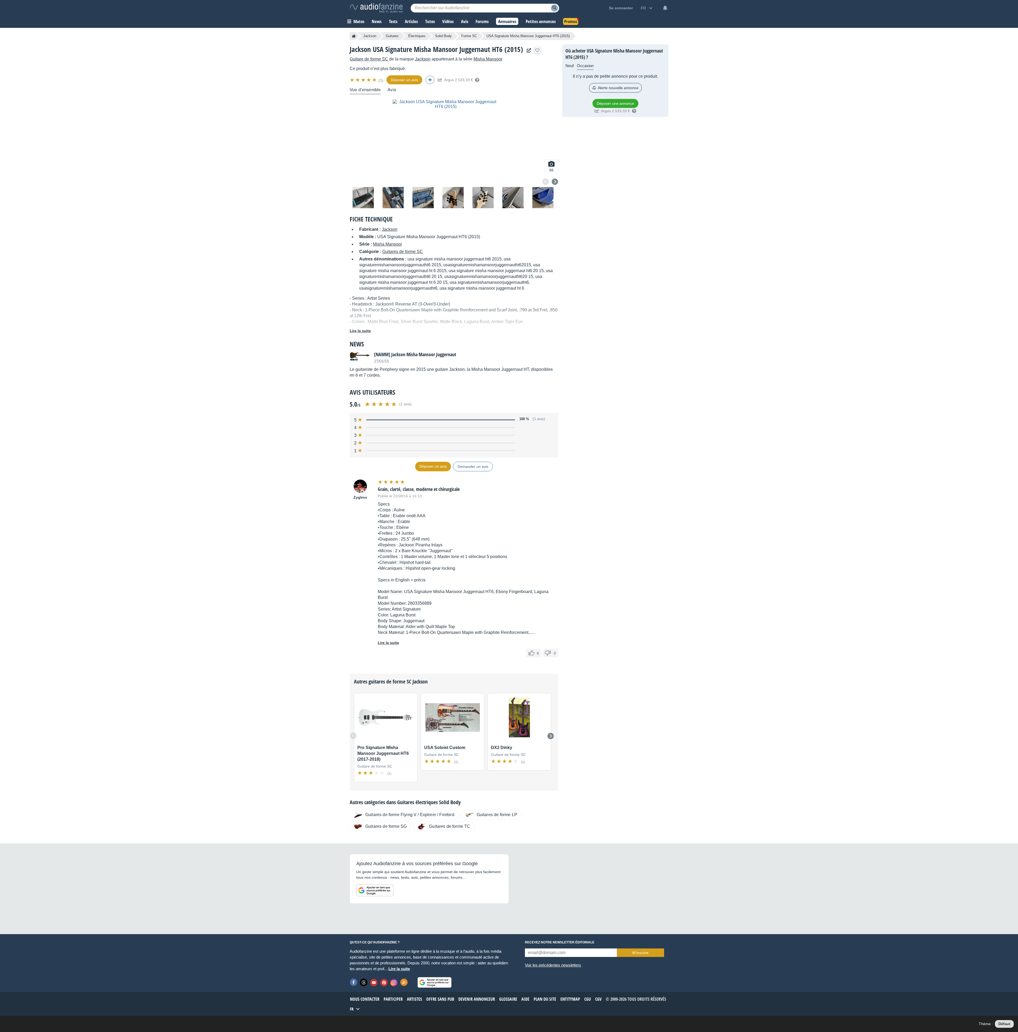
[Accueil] (354, 36)
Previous (545, 181)
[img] (364, 79)
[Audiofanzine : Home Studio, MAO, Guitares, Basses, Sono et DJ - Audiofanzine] (376, 8)
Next (555, 181)
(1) (381, 80)
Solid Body (443, 36)
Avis (392, 90)
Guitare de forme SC (369, 59)
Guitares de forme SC (402, 251)
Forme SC (469, 36)
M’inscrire (640, 953)
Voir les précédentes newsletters (553, 965)
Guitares (392, 36)
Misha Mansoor (487, 59)
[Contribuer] (430, 80)
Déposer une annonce (615, 103)
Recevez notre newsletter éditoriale (559, 942)
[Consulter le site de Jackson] (527, 50)
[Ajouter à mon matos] (537, 50)
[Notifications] (665, 8)
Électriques (416, 36)
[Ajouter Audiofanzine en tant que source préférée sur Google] (374, 890)
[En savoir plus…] (477, 80)
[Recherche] (554, 8)
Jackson (369, 36)
